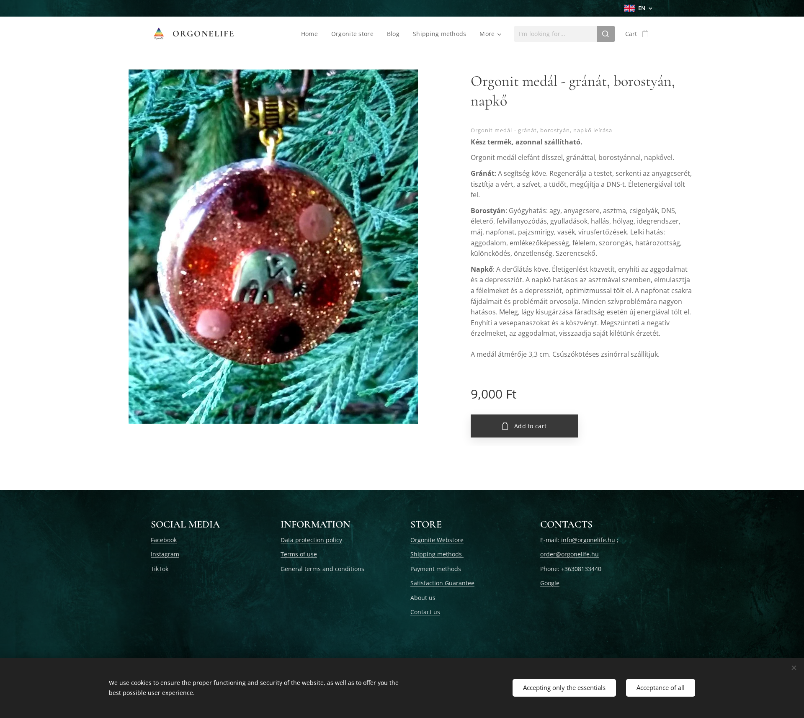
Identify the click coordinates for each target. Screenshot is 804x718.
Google (549, 583)
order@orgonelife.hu (569, 554)
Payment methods (435, 569)
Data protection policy (311, 540)
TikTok (159, 569)
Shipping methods (437, 554)
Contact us (425, 612)
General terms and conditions (322, 569)
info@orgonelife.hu (588, 540)
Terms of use (299, 554)
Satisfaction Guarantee (442, 583)
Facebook (164, 540)
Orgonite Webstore (437, 540)
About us (423, 598)
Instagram (165, 554)
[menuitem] (312, 33)
